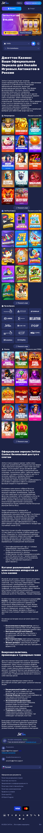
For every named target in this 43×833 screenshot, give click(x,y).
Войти (20, 3)
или (11, 751)
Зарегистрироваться (33, 3)
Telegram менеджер (8, 753)
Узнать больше (25, 33)
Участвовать (12, 33)
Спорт (32, 8)
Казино (13, 8)
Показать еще (23, 208)
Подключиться (31, 742)
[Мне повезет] (33, 44)
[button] (15, 37)
